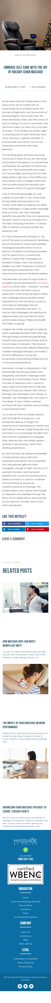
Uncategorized (25, 55)
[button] (13, 524)
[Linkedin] (31, 986)
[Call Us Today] (25, 849)
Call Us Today (25, 856)
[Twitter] (25, 986)
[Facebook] (20, 986)
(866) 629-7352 (25, 859)
